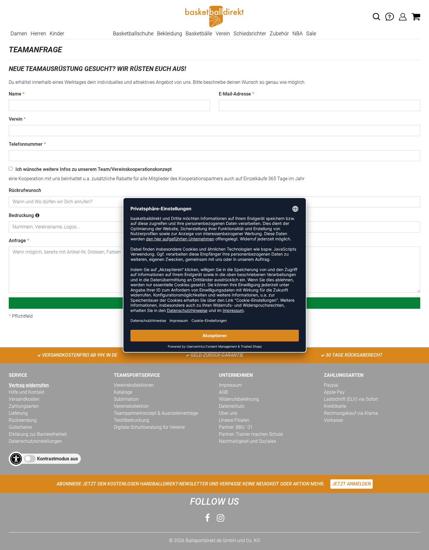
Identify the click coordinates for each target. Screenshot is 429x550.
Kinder (57, 33)
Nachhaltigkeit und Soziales (247, 441)
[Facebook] (207, 518)
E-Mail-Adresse (235, 94)
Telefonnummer (26, 144)
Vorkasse (333, 420)
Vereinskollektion (131, 406)
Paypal (331, 385)
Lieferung (18, 413)
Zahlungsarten (24, 406)
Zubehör (279, 33)
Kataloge (123, 392)
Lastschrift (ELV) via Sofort (351, 399)
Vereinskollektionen (134, 385)
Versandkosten (24, 399)
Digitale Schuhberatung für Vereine (149, 427)
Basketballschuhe (133, 33)
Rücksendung (23, 420)
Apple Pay (334, 392)
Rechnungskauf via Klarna (351, 413)
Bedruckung (21, 215)
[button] (376, 16)
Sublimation (126, 399)
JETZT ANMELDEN (351, 484)
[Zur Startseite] (214, 16)
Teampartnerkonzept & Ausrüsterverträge (156, 413)
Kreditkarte (335, 406)
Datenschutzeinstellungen (35, 441)
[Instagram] (220, 518)
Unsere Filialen (234, 420)
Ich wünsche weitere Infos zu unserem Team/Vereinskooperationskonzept (93, 169)
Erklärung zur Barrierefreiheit (38, 434)
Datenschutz (232, 406)
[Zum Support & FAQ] (389, 16)
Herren (38, 33)
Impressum (230, 385)
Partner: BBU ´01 (236, 427)
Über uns (228, 413)
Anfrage (17, 240)
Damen (19, 33)
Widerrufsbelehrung (239, 399)
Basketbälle (199, 33)
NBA (297, 33)
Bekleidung (169, 33)
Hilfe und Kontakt (26, 392)
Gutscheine (20, 427)
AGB (223, 392)
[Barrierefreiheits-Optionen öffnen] (16, 459)
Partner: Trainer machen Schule (251, 434)
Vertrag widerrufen (29, 385)
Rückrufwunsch (25, 190)
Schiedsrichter (249, 33)
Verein (223, 33)
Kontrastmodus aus (57, 458)
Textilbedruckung (131, 420)
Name (15, 94)
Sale (311, 33)
